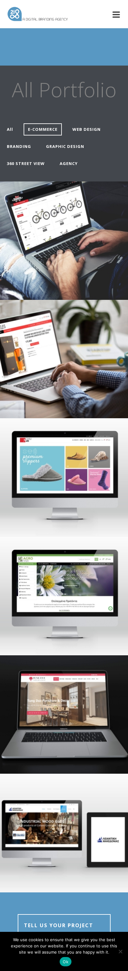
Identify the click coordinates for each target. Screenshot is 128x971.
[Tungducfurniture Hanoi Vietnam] (76, 698)
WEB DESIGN (86, 129)
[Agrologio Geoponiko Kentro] (76, 579)
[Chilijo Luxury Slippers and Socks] (76, 461)
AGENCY (69, 163)
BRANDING (19, 146)
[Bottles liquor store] (76, 342)
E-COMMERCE (42, 129)
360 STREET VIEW (26, 163)
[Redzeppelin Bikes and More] (76, 224)
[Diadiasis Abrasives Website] (76, 816)
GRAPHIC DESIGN (65, 146)
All (10, 129)
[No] (120, 951)
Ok (65, 961)
